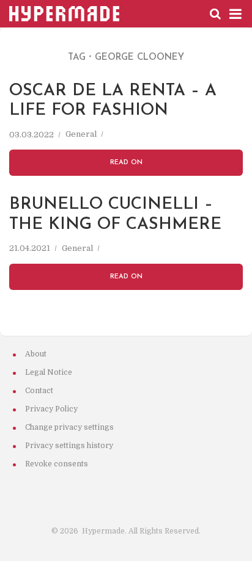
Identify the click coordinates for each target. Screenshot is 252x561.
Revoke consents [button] (56, 464)
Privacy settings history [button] (69, 445)
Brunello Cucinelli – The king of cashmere (115, 212)
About (35, 354)
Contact (39, 390)
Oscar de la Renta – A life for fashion (113, 99)
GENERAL (81, 135)
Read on (126, 162)
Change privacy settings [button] (69, 427)
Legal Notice (48, 372)
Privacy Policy (51, 409)
